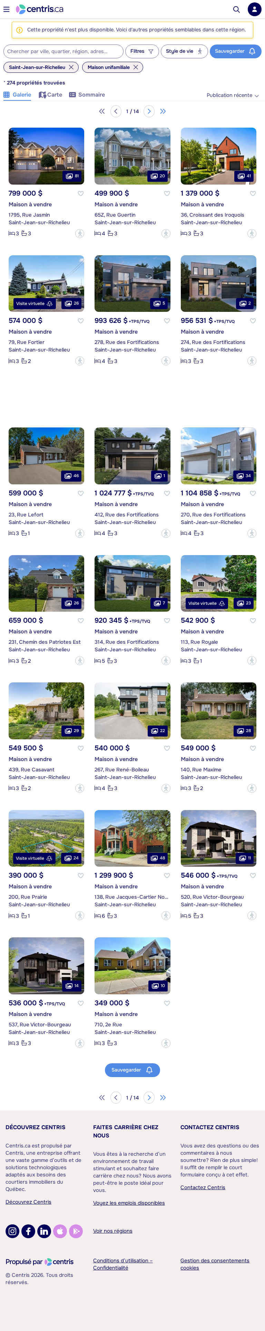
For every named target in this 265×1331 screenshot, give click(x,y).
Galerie (22, 94)
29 (76, 730)
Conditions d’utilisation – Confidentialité (123, 1264)
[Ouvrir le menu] (6, 9)
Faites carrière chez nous (125, 1131)
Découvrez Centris (36, 1127)
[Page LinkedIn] (44, 1231)
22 (162, 730)
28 (248, 730)
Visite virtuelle (30, 303)
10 (163, 985)
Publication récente (229, 95)
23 (248, 603)
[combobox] (63, 51)
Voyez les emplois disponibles (129, 1203)
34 (248, 476)
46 (76, 476)
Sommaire (91, 94)
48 (162, 858)
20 (162, 176)
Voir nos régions (112, 1231)
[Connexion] (255, 9)
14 (77, 985)
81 (77, 176)
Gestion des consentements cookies (214, 1264)
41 (249, 176)
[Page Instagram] (12, 1231)
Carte (54, 94)
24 (76, 858)
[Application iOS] (60, 1231)
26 (76, 303)
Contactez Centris (209, 1127)
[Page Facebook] (28, 1231)
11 (249, 858)
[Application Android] (76, 1231)
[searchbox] (59, 52)
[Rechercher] (236, 9)
